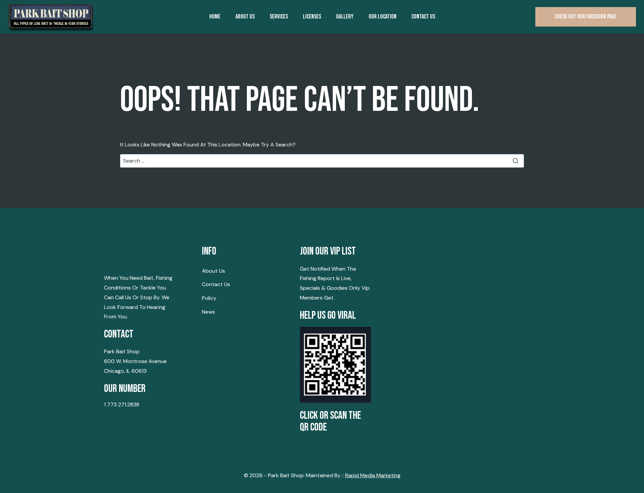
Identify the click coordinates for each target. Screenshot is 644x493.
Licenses (312, 16)
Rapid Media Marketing (372, 475)
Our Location (382, 16)
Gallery (345, 16)
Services (279, 16)
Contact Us (216, 284)
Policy (209, 298)
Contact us (423, 16)
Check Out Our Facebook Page (585, 16)
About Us (245, 16)
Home (214, 16)
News (208, 311)
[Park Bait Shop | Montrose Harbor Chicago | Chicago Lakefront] (50, 17)
